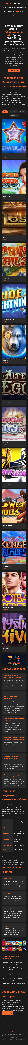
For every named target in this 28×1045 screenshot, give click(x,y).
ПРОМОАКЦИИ (11, 7)
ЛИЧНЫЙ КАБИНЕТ (14, 16)
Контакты (14, 1028)
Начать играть (6, 1013)
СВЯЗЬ (22, 11)
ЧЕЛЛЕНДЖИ (13, 11)
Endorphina (14, 115)
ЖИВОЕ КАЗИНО (21, 7)
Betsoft (22, 111)
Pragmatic (13, 111)
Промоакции (12, 1024)
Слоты (4, 1024)
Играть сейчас (13, 70)
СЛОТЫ (4, 7)
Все (5, 111)
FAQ (5, 11)
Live (20, 1024)
